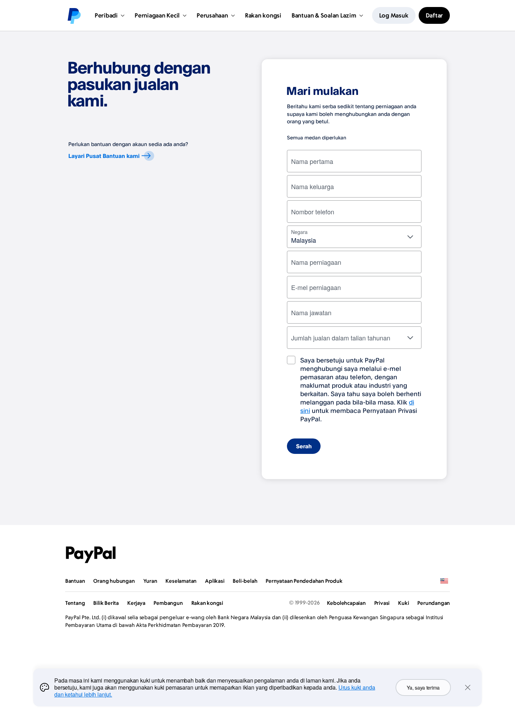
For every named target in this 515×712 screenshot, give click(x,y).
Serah (304, 446)
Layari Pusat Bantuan (103, 155)
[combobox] (354, 237)
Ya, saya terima (423, 687)
